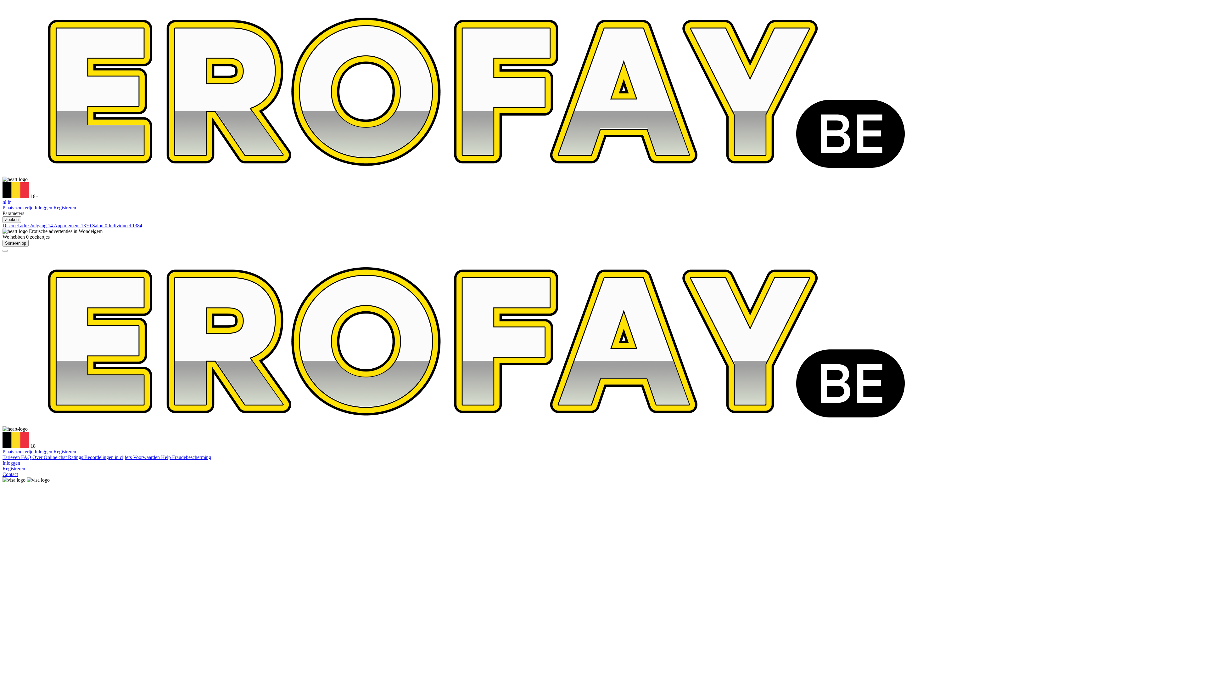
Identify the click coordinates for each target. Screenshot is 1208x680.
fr (9, 202)
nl (5, 202)
